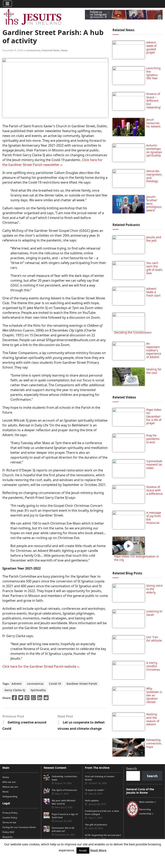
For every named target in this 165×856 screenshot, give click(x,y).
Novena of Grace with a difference (154, 490)
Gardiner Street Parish (81, 684)
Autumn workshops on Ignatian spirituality (154, 150)
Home (5, 777)
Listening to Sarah (154, 613)
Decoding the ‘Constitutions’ (133, 332)
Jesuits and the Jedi (153, 238)
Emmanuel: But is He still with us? (63, 829)
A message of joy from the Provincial (153, 517)
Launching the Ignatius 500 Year (153, 73)
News (64, 50)
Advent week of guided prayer (151, 47)
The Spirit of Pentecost (64, 789)
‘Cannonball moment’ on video (154, 464)
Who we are (9, 781)
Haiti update (92, 800)
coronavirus (33, 50)
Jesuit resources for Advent (153, 123)
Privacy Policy (10, 812)
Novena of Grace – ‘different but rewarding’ (153, 100)
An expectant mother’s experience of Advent (153, 350)
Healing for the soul (153, 371)
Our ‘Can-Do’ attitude (154, 638)
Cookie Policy (9, 817)
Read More (98, 850)
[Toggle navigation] (7, 4)
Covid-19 (55, 684)
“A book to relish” (94, 789)
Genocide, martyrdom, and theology (154, 176)
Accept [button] (83, 850)
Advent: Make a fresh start (153, 292)
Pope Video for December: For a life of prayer (153, 416)
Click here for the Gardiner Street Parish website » (40, 666)
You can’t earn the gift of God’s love (154, 268)
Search (131, 768)
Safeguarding (9, 796)
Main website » (147, 801)
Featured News (51, 50)
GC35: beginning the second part (103, 834)
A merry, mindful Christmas (153, 666)
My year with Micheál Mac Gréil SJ (63, 802)
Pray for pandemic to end (153, 438)
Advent (16, 684)
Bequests (7, 836)
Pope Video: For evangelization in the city (136, 558)
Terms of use (9, 822)
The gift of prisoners (96, 824)
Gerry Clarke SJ (14, 690)
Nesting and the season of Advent (152, 719)
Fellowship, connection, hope (154, 743)
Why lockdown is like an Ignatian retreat (154, 695)
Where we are (10, 786)
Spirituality (38, 690)
